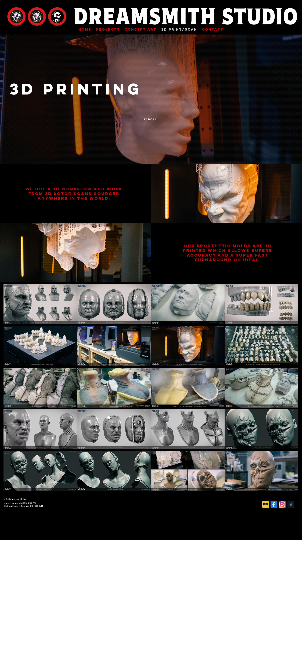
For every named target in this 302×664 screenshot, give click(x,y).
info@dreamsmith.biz (15, 499)
